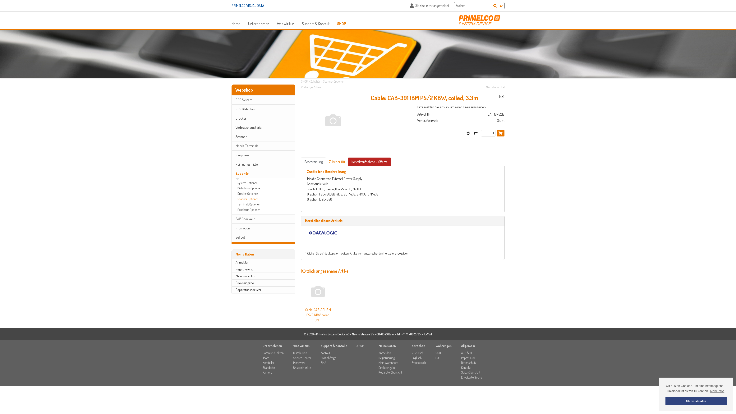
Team (266, 358)
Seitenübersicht (470, 372)
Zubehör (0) (337, 162)
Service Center (302, 358)
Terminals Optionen (248, 204)
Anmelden (242, 262)
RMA (323, 363)
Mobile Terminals (247, 146)
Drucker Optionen (247, 194)
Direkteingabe (245, 283)
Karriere (267, 372)
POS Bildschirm (246, 109)
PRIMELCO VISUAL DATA (248, 5)
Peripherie (243, 155)
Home (236, 23)
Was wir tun (285, 23)
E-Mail (428, 334)
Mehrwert (299, 363)
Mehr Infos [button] (717, 391)
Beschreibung (313, 162)
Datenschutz (468, 363)
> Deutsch (418, 353)
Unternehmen (258, 23)
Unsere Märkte (302, 368)
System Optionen (247, 183)
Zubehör (242, 173)
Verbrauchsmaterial (249, 127)
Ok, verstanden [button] (696, 400)
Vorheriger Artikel (311, 87)
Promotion (243, 228)
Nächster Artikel (495, 87)
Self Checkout (245, 219)
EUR (437, 358)
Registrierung (244, 269)
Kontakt (325, 353)
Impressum (468, 358)
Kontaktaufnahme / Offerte (369, 162)
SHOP (341, 23)
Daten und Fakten (273, 353)
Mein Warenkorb (246, 276)
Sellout (240, 237)
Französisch (419, 363)
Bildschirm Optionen (249, 188)
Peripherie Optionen (248, 210)
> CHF (438, 353)
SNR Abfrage (328, 358)
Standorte (269, 368)
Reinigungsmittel (247, 164)
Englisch (417, 358)
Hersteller (268, 363)
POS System (244, 100)
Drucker (241, 118)
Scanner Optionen (248, 199)
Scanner (241, 137)
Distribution (300, 353)
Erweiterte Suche (471, 377)
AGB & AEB (468, 353)
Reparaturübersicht (248, 290)
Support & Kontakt (315, 23)
